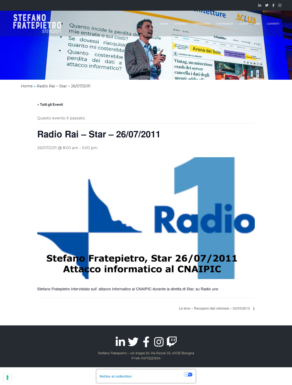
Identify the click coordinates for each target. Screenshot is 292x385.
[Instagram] (158, 342)
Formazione (224, 23)
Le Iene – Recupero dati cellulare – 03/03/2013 (215, 308)
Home (27, 86)
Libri (258, 23)
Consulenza (201, 23)
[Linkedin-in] (120, 342)
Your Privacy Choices (160, 374)
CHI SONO (180, 23)
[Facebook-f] (146, 342)
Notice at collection (116, 376)
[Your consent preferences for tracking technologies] (7, 377)
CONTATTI (273, 23)
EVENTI (244, 23)
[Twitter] (133, 342)
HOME (164, 23)
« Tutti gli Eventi (50, 104)
